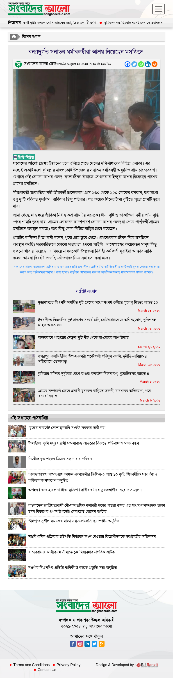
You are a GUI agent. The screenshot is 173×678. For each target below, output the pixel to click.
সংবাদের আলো (100, 626)
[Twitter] (134, 64)
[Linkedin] (148, 64)
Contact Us (47, 670)
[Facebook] (127, 64)
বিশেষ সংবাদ (31, 36)
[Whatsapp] (141, 64)
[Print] (154, 64)
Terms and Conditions (31, 665)
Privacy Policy (69, 665)
